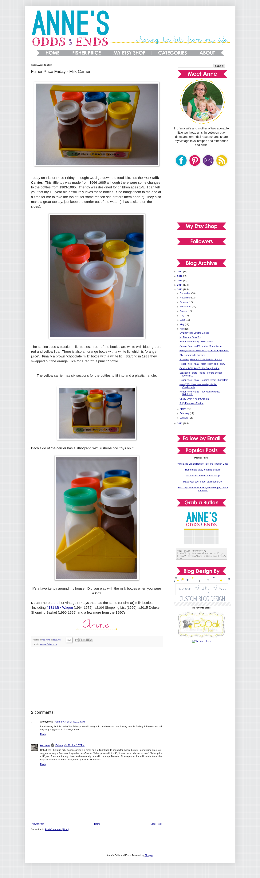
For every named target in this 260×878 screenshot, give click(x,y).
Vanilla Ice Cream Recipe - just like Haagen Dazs (202, 464)
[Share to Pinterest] (91, 640)
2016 (180, 276)
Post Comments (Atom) (57, 829)
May (182, 324)
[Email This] (77, 640)
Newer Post (38, 824)
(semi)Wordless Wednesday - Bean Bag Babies (204, 350)
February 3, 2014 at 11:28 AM (69, 721)
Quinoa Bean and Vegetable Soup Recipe (201, 346)
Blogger (149, 855)
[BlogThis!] (80, 640)
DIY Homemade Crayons (192, 355)
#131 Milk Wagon (60, 607)
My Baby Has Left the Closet (194, 333)
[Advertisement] (96, 678)
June (183, 320)
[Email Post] (69, 640)
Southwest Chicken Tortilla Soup (203, 475)
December (185, 293)
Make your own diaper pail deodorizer (203, 481)
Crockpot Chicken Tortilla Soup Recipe (199, 368)
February (185, 413)
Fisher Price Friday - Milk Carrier (196, 341)
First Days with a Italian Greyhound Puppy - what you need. (203, 489)
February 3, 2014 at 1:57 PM (70, 745)
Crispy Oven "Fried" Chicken (194, 399)
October (184, 302)
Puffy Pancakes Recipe (191, 403)
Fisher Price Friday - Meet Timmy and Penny (202, 364)
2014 (180, 285)
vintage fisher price (48, 644)
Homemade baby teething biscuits (202, 469)
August (184, 311)
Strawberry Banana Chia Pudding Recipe (200, 359)
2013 (180, 289)
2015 (180, 280)
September (186, 306)
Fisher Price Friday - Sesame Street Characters (203, 380)
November (185, 297)
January (184, 417)
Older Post (156, 824)
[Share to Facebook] (87, 640)
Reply (43, 734)
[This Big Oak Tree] (201, 638)
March (183, 409)
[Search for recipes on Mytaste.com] (201, 641)
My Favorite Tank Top (190, 337)
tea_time (45, 745)
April (182, 329)
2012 (180, 423)
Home (97, 824)
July (182, 315)
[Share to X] (84, 640)
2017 (180, 271)
